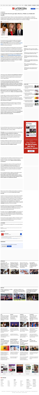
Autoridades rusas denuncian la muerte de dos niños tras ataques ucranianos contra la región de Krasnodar (31, 57)
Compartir (2, 37)
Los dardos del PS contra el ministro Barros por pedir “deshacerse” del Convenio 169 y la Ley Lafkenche (30, 68)
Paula (30, 339)
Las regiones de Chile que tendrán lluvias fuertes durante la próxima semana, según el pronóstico (24, 335)
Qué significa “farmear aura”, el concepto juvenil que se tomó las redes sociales (34, 265)
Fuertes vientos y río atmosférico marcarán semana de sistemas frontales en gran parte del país (29, 101)
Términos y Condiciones (10, 238)
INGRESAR (37, 8)
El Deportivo (16, 5)
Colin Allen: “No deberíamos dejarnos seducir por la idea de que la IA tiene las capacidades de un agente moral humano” (29, 94)
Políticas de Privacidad (15, 238)
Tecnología (13, 5)
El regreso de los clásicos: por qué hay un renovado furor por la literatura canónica (14, 353)
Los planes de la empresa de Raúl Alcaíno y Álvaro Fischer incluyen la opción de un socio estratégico (14, 330)
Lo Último (26, 5)
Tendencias (21, 314)
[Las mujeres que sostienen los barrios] (34, 348)
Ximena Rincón (18, 227)
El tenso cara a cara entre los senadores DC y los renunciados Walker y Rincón (12, 225)
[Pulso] (12, 372)
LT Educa (38, 5)
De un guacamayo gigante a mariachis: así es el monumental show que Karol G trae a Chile (14, 342)
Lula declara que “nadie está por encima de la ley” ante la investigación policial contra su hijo (31, 53)
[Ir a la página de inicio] (19, 9)
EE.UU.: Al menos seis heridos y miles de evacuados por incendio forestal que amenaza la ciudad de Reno (31, 65)
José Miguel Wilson (6, 21)
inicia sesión (4, 246)
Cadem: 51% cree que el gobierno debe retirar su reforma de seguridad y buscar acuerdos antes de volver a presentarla (31, 61)
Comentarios (6, 37)
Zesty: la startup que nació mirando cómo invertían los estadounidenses (14, 317)
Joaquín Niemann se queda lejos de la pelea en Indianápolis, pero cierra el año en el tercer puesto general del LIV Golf (34, 330)
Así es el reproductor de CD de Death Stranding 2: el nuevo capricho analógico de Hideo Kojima (29, 98)
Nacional (7, 5)
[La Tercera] (4, 372)
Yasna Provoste (14, 227)
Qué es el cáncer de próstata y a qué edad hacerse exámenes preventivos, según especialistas (29, 90)
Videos (22, 5)
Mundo (20, 5)
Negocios (10, 5)
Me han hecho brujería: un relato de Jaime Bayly (14, 357)
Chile (1, 314)
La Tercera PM (3, 12)
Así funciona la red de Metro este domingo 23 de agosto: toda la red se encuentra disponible (31, 291)
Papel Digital (34, 5)
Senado (11, 227)
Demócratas (5, 228)
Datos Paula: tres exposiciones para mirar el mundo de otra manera (34, 357)
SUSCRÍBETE (31, 151)
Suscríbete (9, 246)
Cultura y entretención (14, 339)
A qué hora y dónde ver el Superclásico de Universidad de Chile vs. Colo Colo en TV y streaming (19, 291)
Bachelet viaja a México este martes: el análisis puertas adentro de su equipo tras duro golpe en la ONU (31, 50)
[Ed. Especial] (27, 372)
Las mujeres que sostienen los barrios (33, 341)
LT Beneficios (29, 5)
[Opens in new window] (19, 372)
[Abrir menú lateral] (1, 8)
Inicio (1, 5)
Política (4, 5)
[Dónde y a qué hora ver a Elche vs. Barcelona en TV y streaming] (7, 297)
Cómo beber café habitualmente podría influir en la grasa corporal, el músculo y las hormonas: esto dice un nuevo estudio (29, 86)
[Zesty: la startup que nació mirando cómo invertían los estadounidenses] (14, 324)
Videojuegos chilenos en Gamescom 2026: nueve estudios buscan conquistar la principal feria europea (5, 358)
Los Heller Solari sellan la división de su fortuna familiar (14, 335)
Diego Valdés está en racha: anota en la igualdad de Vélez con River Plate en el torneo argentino (34, 317)
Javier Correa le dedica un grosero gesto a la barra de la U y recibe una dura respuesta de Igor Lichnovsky (34, 335)
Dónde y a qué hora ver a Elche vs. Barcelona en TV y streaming (7, 290)
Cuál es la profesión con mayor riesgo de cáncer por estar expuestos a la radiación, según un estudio (24, 330)
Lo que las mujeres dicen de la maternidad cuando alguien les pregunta (34, 353)
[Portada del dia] (31, 136)
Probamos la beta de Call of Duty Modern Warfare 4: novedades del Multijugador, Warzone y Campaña (14, 265)
